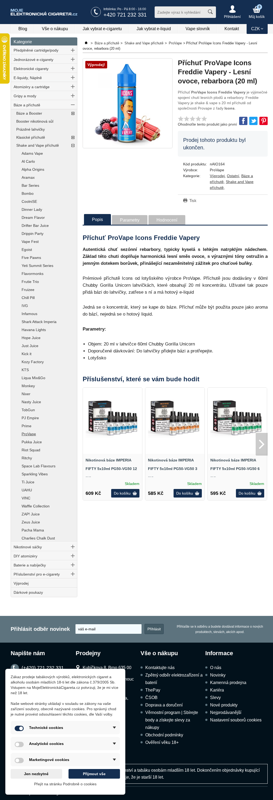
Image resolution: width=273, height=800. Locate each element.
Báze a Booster (29, 113)
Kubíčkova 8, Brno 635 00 (107, 667)
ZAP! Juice (31, 514)
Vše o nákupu (55, 28)
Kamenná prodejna (228, 682)
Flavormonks (32, 273)
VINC (26, 498)
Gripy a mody (25, 96)
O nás (215, 667)
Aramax (28, 177)
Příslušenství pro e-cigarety (37, 574)
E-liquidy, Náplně (28, 78)
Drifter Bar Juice (35, 225)
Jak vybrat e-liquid (153, 28)
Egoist (27, 249)
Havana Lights (34, 330)
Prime (26, 426)
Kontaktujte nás (160, 667)
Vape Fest (30, 241)
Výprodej (21, 583)
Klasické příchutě (30, 137)
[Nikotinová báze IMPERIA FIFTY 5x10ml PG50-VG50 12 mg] (112, 417)
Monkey (28, 386)
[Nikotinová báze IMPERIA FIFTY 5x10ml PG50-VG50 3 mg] (175, 417)
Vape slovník (198, 28)
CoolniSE (29, 201)
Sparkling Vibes (35, 474)
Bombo (28, 193)
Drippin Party (32, 233)
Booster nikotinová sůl (34, 121)
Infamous (29, 314)
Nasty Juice (31, 402)
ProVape (29, 434)
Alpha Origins (33, 169)
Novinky (218, 675)
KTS (25, 370)
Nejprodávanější (225, 712)
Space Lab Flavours (38, 466)
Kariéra (217, 690)
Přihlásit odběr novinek (40, 629)
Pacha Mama (33, 530)
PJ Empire (30, 418)
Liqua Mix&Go (33, 378)
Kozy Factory (33, 362)
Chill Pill (28, 298)
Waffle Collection (36, 506)
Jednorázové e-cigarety (33, 59)
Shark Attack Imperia (39, 322)
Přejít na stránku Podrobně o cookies (65, 784)
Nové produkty (224, 705)
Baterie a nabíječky (30, 565)
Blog (22, 28)
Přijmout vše (94, 774)
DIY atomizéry (25, 556)
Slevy (215, 697)
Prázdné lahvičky (30, 129)
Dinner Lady (32, 209)
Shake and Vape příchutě (37, 145)
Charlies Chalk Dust (38, 538)
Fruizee (28, 290)
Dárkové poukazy (28, 592)
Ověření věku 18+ (162, 742)
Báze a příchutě (27, 105)
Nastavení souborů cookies (236, 720)
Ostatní (233, 176)
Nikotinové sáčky (28, 547)
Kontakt (231, 28)
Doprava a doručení (164, 705)
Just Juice (30, 346)
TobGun (28, 410)
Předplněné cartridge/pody (36, 50)
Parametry (129, 220)
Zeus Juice (31, 522)
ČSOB (151, 697)
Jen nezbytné (36, 774)
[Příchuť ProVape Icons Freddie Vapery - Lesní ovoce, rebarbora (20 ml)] (127, 103)
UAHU (27, 490)
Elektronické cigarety (31, 69)
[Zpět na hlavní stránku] (87, 43)
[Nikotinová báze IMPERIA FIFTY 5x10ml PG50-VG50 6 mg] (237, 417)
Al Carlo (28, 161)
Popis (97, 219)
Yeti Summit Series (37, 265)
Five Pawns (31, 257)
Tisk (192, 200)
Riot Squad (31, 450)
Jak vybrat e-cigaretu (102, 28)
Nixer (26, 394)
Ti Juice (28, 482)
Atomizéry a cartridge (32, 87)
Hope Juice (31, 338)
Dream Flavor (33, 217)
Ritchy (27, 458)
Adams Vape (32, 153)
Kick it (26, 354)
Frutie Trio (30, 281)
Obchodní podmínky (164, 735)
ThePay (152, 690)
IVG (25, 306)
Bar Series (30, 185)
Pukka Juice (32, 442)
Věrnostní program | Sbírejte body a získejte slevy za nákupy (171, 720)
